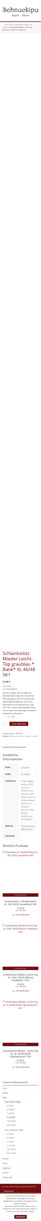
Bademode (7, 1177)
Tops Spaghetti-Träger (14, 1130)
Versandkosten (11, 689)
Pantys (6, 1172)
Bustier (6, 1158)
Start (6, 25)
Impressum (9, 1191)
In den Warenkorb (19, 723)
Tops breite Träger (22, 25)
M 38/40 (10, 1109)
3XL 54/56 (11, 1125)
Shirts (5, 1163)
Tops (12, 25)
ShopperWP (31, 1187)
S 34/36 (10, 1105)
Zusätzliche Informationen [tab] (14, 747)
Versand (8, 686)
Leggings (6, 1168)
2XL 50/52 (11, 1121)
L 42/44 (10, 1113)
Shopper (17, 1187)
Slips (5, 1088)
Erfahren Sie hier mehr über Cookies (20, 1211)
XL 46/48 (34, 736)
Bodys (5, 1093)
